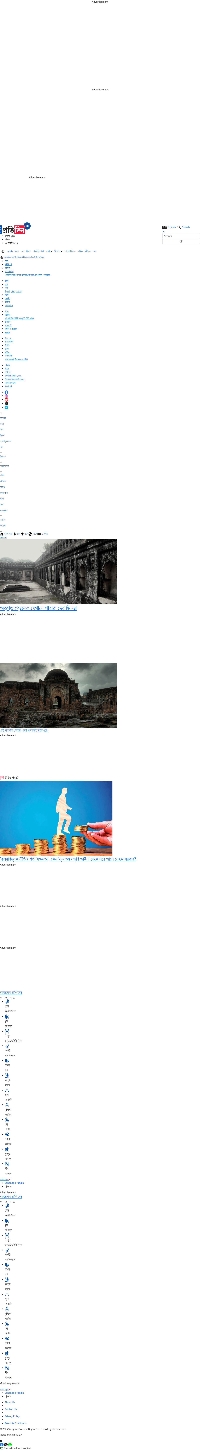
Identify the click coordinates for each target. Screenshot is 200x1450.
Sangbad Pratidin (14, 1182)
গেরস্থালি (46, 275)
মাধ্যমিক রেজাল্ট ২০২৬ (13, 375)
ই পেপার (8, 338)
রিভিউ (16, 318)
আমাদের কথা (9, 359)
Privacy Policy (12, 1416)
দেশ (22, 251)
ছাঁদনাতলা (8, 386)
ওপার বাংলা (9, 305)
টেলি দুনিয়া (30, 318)
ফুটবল (13, 291)
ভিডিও (7, 352)
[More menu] (197, 251)
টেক (35, 275)
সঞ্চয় (94, 251)
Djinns (3, 537)
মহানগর (10, 251)
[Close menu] (1, 413)
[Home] (15, 228)
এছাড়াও (3, 525)
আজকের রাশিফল (11, 992)
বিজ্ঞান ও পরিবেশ (11, 328)
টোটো (40, 275)
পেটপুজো (30, 275)
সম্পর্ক (19, 275)
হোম (6, 260)
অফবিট (7, 298)
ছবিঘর (80, 251)
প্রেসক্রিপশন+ (38, 251)
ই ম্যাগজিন (9, 341)
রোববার (7, 365)
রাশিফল (87, 251)
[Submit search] (181, 241)
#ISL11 (8, 264)
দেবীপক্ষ (8, 372)
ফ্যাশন (24, 275)
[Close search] (163, 231)
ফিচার (7, 368)
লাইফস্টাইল (69, 251)
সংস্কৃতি (22, 318)
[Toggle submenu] (1, 452)
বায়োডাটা (8, 325)
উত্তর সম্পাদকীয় (21, 359)
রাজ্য (17, 251)
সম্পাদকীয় (8, 355)
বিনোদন (57, 251)
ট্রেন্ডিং (7, 345)
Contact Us (11, 1409)
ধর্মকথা (7, 301)
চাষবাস (7, 332)
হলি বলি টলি (9, 318)
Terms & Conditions (16, 1423)
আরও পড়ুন (4, 1179)
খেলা (48, 251)
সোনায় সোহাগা (10, 382)
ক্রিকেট (7, 291)
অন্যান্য (19, 291)
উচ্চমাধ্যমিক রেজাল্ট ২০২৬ (14, 379)
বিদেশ (28, 251)
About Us (10, 1402)
